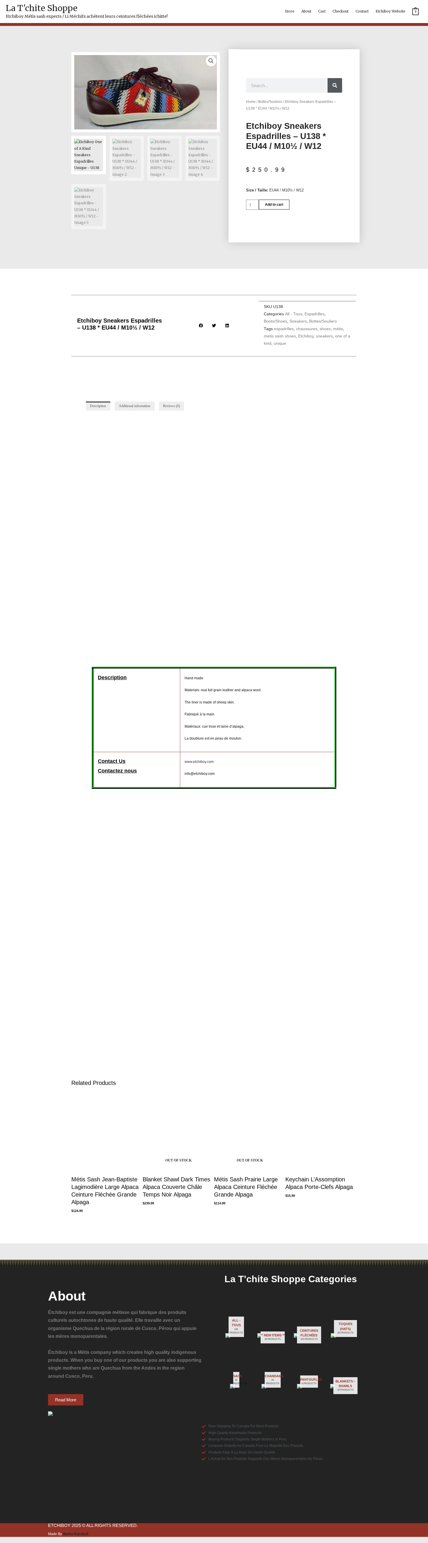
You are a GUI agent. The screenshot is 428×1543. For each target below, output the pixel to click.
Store (289, 11)
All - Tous (293, 314)
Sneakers (298, 321)
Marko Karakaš (76, 1534)
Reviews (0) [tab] (171, 406)
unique (280, 343)
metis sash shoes (280, 336)
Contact (362, 11)
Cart (322, 11)
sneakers (324, 336)
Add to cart (274, 205)
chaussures (306, 329)
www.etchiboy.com (199, 762)
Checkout (341, 11)
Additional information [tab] (134, 406)
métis (338, 329)
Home (251, 102)
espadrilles (284, 329)
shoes (325, 329)
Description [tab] (98, 406)
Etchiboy (306, 336)
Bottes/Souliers (270, 102)
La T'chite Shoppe (41, 8)
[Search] (335, 85)
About (306, 11)
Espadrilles (315, 314)
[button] (211, 61)
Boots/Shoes (275, 321)
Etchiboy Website (390, 11)
